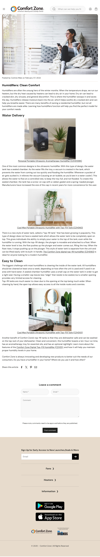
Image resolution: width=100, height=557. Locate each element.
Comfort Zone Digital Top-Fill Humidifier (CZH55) (40, 347)
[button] (67, 9)
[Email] (35, 367)
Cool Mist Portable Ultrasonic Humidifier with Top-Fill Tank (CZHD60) (50, 227)
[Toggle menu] (4, 9)
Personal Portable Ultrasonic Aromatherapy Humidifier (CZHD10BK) (50, 161)
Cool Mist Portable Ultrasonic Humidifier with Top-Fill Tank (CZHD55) (50, 332)
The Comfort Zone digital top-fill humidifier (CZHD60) (68, 251)
